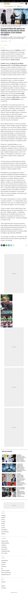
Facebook (3, 581)
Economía (3, 515)
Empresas (3, 517)
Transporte (5, 45)
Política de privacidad (6, 572)
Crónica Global (4, 541)
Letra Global (4, 547)
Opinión (3, 523)
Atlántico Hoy (4, 549)
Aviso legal (3, 566)
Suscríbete (3, 562)
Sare (17, 1)
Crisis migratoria (7, 1)
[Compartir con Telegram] (9, 245)
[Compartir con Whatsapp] (6, 245)
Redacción (3, 47)
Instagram (3, 588)
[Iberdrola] (20, 6)
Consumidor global (5, 551)
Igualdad (3, 533)
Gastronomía (4, 529)
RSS (2, 568)
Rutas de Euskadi (5, 531)
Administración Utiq (5, 574)
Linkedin (3, 586)
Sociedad (3, 521)
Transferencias (22, 1)
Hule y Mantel (4, 553)
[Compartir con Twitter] (4, 245)
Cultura (3, 525)
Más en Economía (7, 451)
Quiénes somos (4, 560)
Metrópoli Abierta (5, 543)
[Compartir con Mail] (11, 245)
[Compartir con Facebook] (2, 245)
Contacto (3, 564)
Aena (26, 1)
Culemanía (3, 545)
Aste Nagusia (14, 1)
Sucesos (3, 527)
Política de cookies (5, 570)
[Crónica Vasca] (9, 3)
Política (3, 519)
